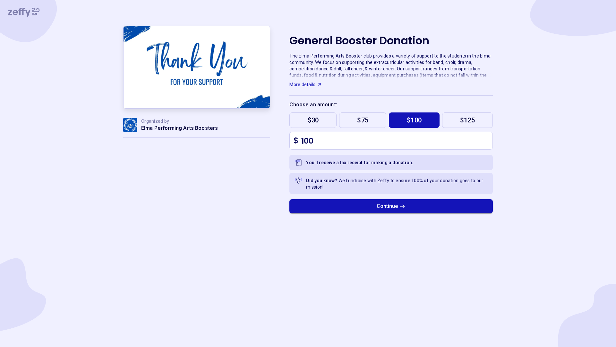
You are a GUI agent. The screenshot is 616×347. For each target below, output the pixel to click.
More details (302, 84)
